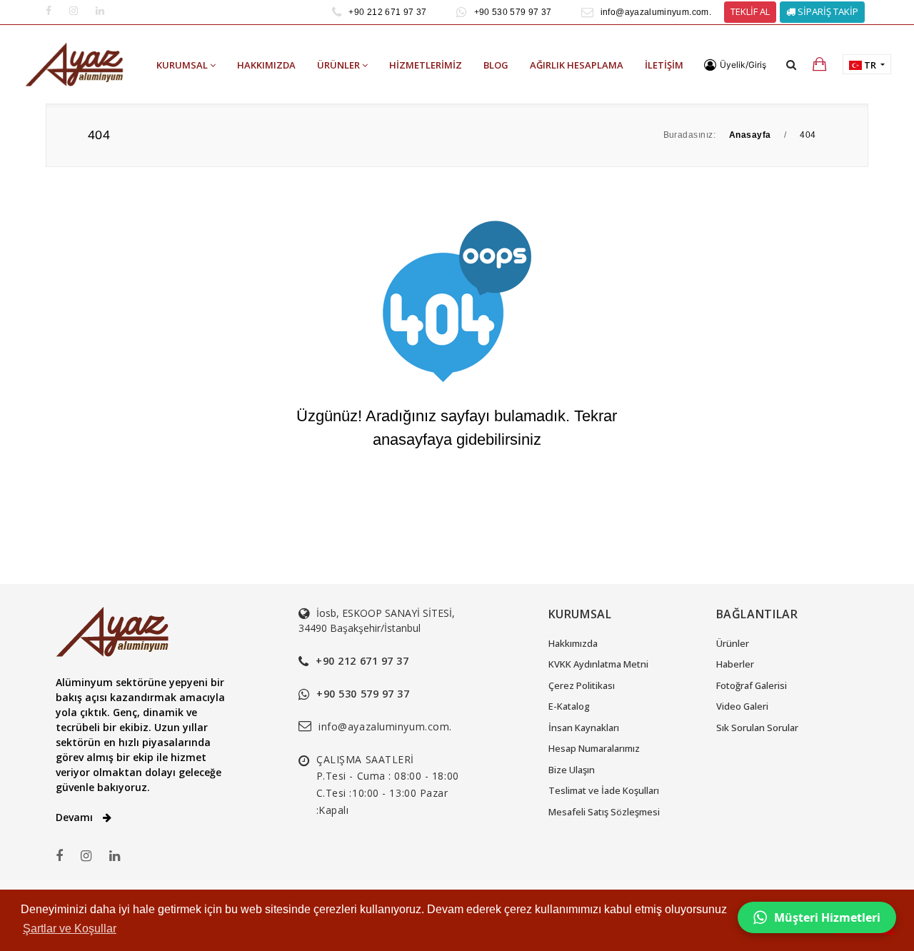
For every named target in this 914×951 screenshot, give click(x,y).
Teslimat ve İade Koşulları (603, 790)
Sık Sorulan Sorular (757, 727)
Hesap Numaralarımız (594, 748)
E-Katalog (569, 706)
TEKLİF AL (750, 11)
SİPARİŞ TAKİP (826, 11)
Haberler (735, 664)
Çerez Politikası (581, 685)
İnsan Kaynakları (583, 727)
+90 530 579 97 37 (513, 12)
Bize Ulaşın (571, 769)
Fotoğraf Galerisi (751, 685)
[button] (735, 65)
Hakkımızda (573, 643)
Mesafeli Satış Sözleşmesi (604, 811)
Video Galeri (742, 706)
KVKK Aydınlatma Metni (598, 664)
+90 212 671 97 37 (387, 12)
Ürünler (732, 643)
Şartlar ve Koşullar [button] (69, 928)
